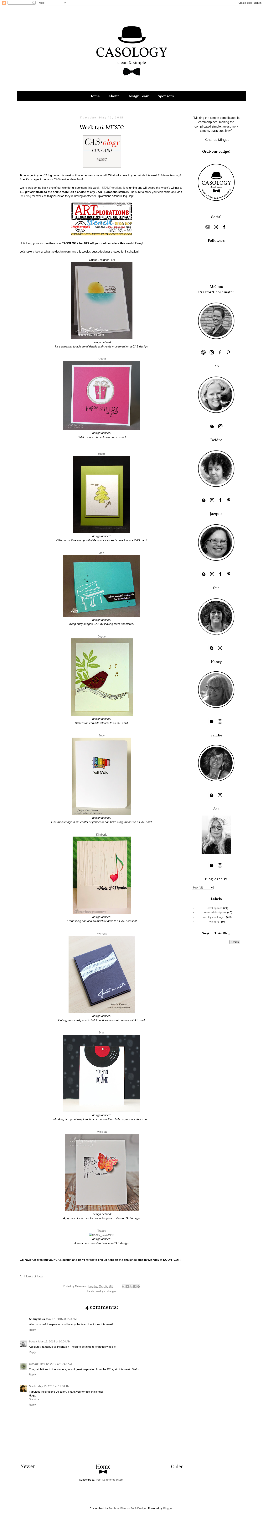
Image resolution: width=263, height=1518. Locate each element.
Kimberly (101, 834)
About (113, 96)
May (102, 1032)
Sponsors (166, 96)
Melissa (102, 1131)
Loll (113, 259)
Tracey (101, 1230)
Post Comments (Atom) (110, 1479)
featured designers (215, 912)
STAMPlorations (112, 187)
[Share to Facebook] (135, 1286)
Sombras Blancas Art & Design (127, 1508)
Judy (102, 735)
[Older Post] (177, 1467)
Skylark (34, 1363)
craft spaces (215, 907)
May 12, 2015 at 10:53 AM (56, 1363)
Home (94, 96)
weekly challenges (106, 1291)
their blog (25, 196)
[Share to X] (131, 1286)
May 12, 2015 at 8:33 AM (61, 1318)
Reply (32, 1329)
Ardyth (102, 358)
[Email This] (124, 1286)
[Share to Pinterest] (138, 1286)
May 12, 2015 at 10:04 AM (54, 1341)
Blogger (168, 1508)
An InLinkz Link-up (31, 1276)
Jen (101, 552)
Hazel (101, 453)
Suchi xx (34, 1399)
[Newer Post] (28, 1467)
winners (214, 921)
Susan (33, 1341)
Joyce (102, 636)
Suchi (32, 1386)
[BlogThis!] (127, 1286)
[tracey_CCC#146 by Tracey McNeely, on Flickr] (101, 1235)
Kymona (101, 933)
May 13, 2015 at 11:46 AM (54, 1386)
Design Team (138, 96)
